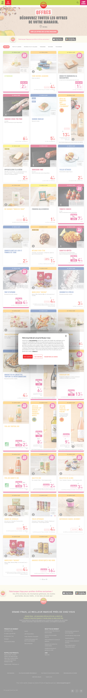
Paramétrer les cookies (51, 356)
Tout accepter (28, 356)
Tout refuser (38, 356)
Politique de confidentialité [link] (34, 360)
